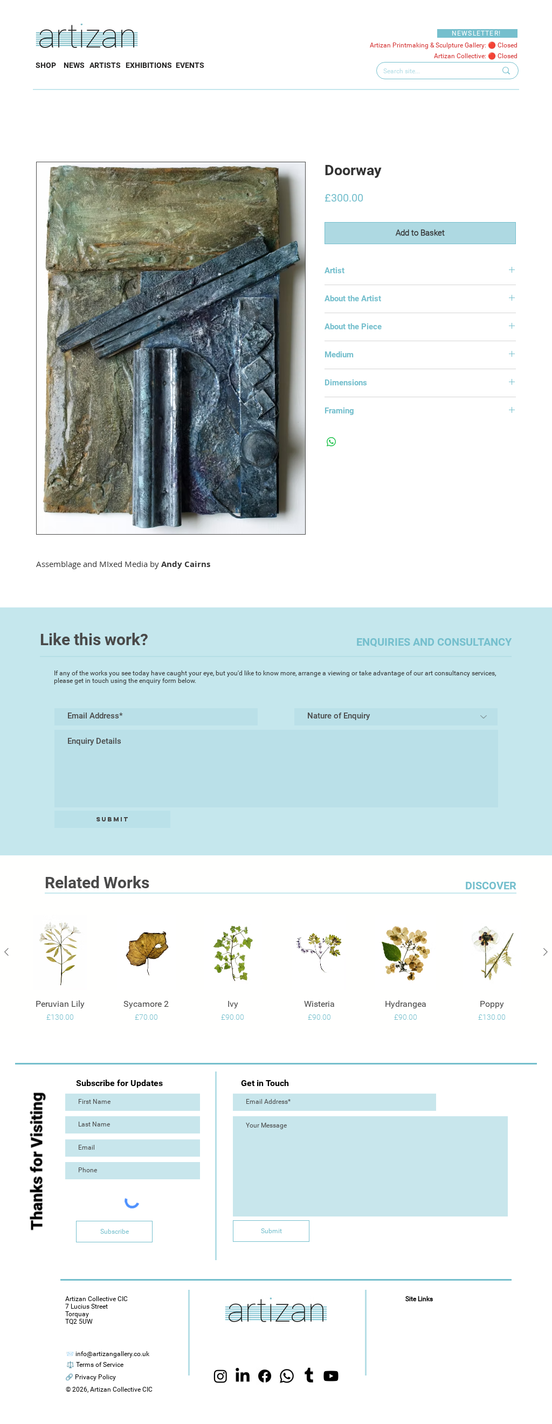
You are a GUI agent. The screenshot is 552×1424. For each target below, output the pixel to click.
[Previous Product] (6, 951)
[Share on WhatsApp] (331, 442)
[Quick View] (60, 952)
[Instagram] (220, 1376)
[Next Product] (545, 951)
